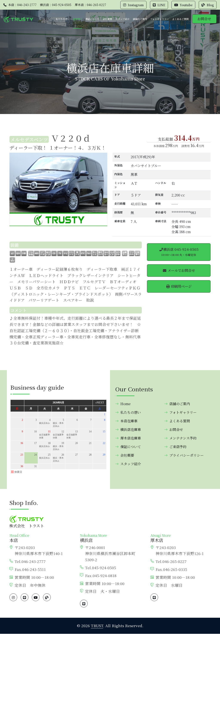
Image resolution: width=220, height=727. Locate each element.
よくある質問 (179, 420)
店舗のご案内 (140, 19)
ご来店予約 (177, 446)
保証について (92, 19)
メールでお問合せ (181, 270)
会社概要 (107, 19)
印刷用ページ (181, 286)
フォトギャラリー (159, 19)
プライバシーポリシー (186, 455)
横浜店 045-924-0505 (180, 252)
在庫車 (76, 19)
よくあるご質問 (180, 19)
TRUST (97, 625)
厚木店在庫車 (130, 438)
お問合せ (204, 18)
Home (125, 403)
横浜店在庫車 (130, 429)
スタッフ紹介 (122, 19)
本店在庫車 (129, 420)
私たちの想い (63, 19)
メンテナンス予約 (183, 438)
